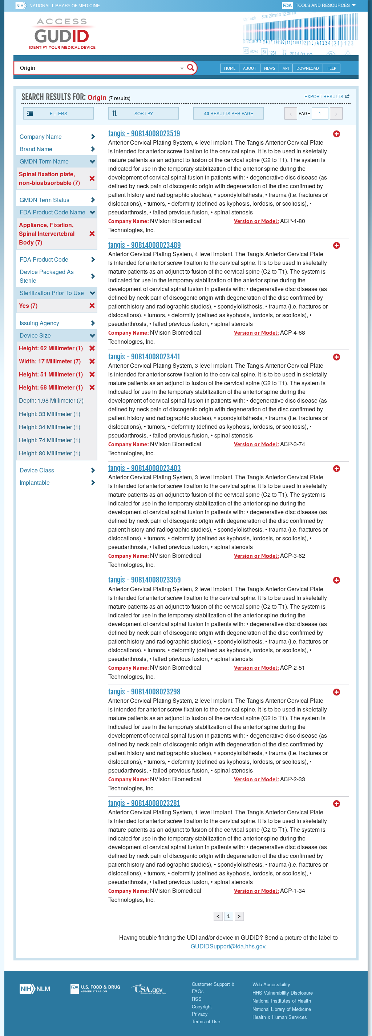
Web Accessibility (271, 984)
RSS (197, 998)
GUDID (62, 33)
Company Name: (128, 221)
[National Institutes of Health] (22, 5)
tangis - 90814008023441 (144, 356)
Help (331, 68)
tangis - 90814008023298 (144, 692)
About (249, 68)
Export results (323, 96)
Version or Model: (256, 221)
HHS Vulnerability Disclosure (282, 992)
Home (229, 68)
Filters (58, 113)
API (286, 68)
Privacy (200, 1013)
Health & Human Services (279, 1016)
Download (307, 68)
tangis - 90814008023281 (144, 803)
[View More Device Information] (336, 134)
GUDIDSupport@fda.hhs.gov (228, 946)
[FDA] (288, 5)
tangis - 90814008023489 (144, 245)
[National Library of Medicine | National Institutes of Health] (35, 992)
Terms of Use (206, 1021)
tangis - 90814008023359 (144, 580)
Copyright (202, 1006)
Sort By (143, 113)
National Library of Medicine (64, 5)
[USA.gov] (156, 992)
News (269, 68)
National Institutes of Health (281, 1000)
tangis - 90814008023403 (144, 468)
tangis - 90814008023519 (144, 133)
